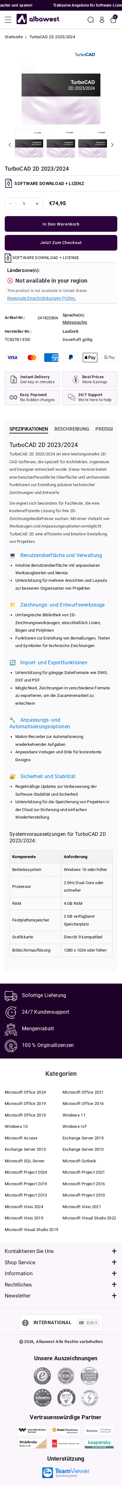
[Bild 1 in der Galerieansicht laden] (29, 143)
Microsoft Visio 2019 (24, 1218)
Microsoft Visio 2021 (82, 1206)
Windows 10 (16, 1126)
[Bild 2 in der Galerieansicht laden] (61, 143)
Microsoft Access (21, 1138)
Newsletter (18, 1295)
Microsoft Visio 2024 (24, 1206)
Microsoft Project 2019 (26, 1183)
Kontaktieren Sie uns (29, 1251)
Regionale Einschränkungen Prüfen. (41, 298)
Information (19, 1273)
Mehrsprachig (75, 322)
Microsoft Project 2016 (84, 1183)
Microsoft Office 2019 (25, 1103)
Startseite (14, 36)
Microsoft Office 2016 (83, 1103)
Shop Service (20, 1262)
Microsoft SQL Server (24, 1161)
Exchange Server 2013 (25, 1149)
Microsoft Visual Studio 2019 (31, 1229)
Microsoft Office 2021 (83, 1092)
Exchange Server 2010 (83, 1149)
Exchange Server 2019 (83, 1138)
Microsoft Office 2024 (25, 1092)
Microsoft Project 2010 (84, 1195)
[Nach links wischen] (10, 145)
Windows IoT (75, 1126)
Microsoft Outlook (79, 1161)
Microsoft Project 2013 (26, 1195)
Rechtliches (18, 1285)
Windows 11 (74, 1115)
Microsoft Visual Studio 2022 (89, 1218)
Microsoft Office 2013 (25, 1115)
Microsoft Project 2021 (84, 1172)
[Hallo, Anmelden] (102, 19)
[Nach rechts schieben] (112, 145)
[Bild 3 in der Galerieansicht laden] (92, 143)
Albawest (45, 1341)
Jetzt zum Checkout (61, 242)
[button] (10, 19)
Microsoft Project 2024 (26, 1172)
